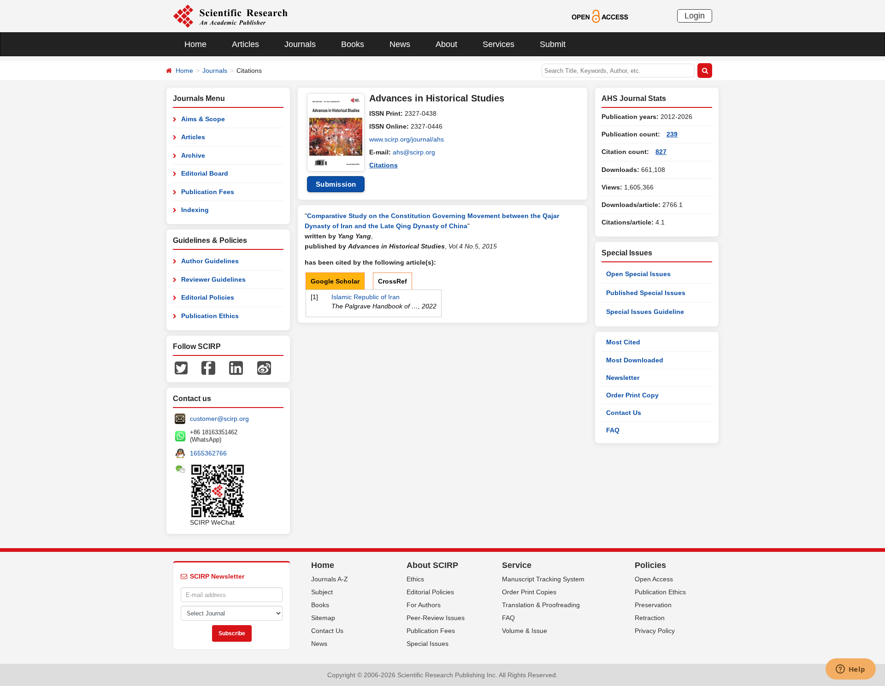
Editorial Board (204, 173)
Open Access (654, 579)
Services (498, 44)
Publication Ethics (210, 315)
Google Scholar (335, 281)
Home (195, 44)
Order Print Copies (529, 592)
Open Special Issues (638, 274)
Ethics (415, 579)
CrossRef (392, 281)
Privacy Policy (655, 630)
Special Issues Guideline (645, 311)
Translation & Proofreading (541, 605)
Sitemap (323, 617)
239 (672, 134)
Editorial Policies (207, 297)
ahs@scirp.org (414, 152)
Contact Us (623, 412)
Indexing (195, 209)
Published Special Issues (645, 292)
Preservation (653, 605)
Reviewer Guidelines (213, 279)
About (446, 44)
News (399, 44)
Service (516, 565)
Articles (245, 44)
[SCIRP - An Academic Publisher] (230, 15)
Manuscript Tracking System (543, 579)
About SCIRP (432, 565)
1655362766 (208, 453)
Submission (336, 184)
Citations (383, 165)
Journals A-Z (329, 579)
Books (352, 44)
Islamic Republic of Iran (365, 297)
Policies (650, 565)
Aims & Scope (203, 119)
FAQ (613, 430)
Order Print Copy (632, 395)
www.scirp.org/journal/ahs (406, 139)
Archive (193, 155)
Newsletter (622, 377)
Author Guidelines (210, 261)
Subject (322, 592)
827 (661, 151)
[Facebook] (208, 367)
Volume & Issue (524, 630)
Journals (300, 44)
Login (694, 15)
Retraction (650, 617)
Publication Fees (207, 191)
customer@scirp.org (219, 418)
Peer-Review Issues (436, 617)
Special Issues (427, 643)
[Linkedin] (236, 367)
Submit (553, 44)
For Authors (424, 605)
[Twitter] (181, 367)
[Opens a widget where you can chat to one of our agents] (850, 669)
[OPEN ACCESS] (600, 15)
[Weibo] (264, 367)
